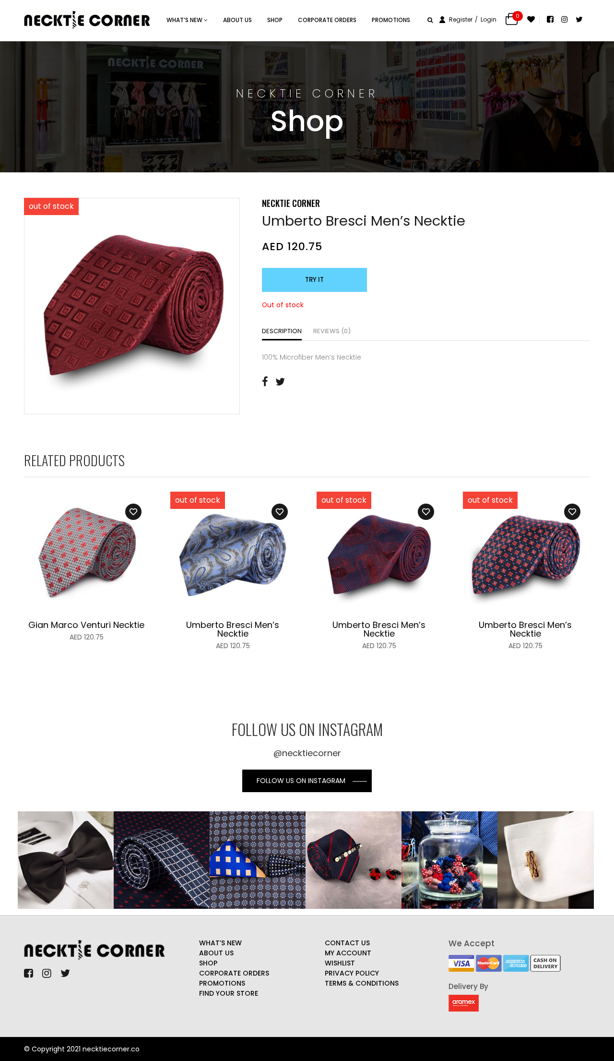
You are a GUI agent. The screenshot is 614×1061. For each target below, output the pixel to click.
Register (460, 19)
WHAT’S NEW (185, 20)
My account (348, 953)
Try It (314, 279)
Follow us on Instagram (301, 780)
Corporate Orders (327, 20)
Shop (275, 20)
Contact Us (347, 943)
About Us (237, 20)
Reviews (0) (332, 331)
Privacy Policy (352, 973)
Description (282, 331)
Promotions (391, 20)
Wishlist (340, 963)
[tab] (282, 332)
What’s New (220, 943)
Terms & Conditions (362, 983)
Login (488, 19)
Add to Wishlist (133, 512)
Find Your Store (228, 993)
